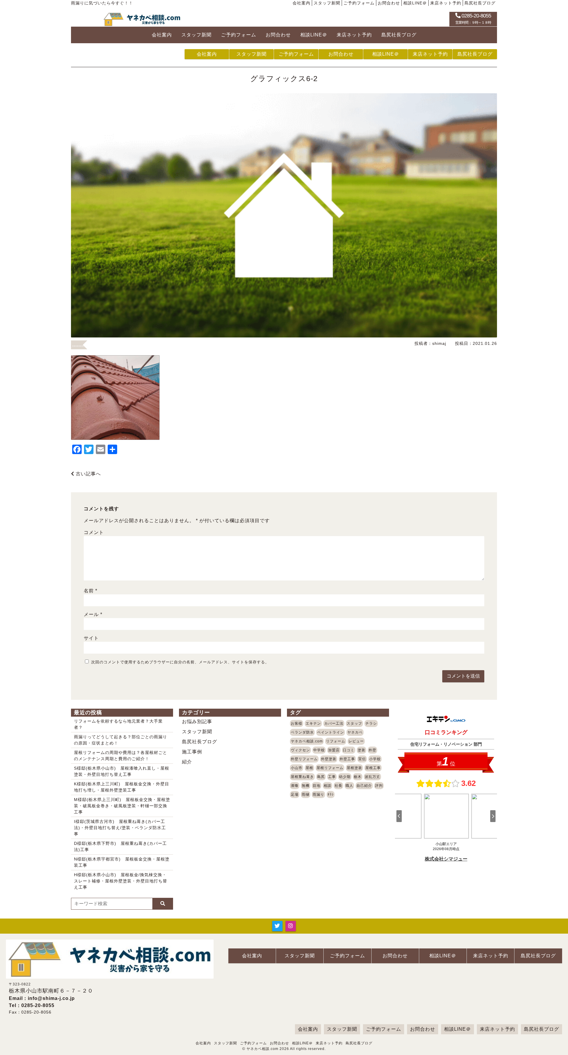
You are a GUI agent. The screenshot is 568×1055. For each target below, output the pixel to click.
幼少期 (345, 777)
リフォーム (335, 741)
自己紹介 (364, 786)
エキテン (313, 723)
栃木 (358, 777)
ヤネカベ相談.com (307, 741)
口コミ (348, 750)
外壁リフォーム (304, 759)
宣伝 (362, 759)
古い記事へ (87, 473)
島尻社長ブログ (480, 3)
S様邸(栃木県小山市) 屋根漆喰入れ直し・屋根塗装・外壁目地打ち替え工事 (121, 771)
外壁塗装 (328, 759)
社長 (338, 786)
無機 (305, 786)
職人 (349, 786)
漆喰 (294, 786)
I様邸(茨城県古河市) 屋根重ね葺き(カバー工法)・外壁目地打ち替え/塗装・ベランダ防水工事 (120, 827)
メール (93, 614)
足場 (294, 794)
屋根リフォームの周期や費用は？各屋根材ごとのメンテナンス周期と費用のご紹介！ (120, 755)
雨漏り (318, 794)
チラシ (371, 723)
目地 (316, 786)
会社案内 (301, 3)
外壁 (372, 750)
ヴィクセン (300, 750)
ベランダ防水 (302, 732)
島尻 (321, 777)
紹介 (187, 761)
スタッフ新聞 (327, 3)
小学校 (375, 759)
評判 (379, 786)
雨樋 (305, 794)
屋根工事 (373, 768)
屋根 (309, 768)
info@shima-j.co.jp (51, 998)
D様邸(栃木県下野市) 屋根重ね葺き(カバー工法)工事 (120, 846)
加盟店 (334, 750)
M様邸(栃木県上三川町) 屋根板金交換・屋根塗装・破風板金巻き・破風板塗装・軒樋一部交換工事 (122, 805)
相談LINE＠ (415, 3)
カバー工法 (333, 723)
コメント (94, 532)
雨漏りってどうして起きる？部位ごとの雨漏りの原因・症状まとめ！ (120, 739)
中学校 (319, 750)
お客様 (296, 723)
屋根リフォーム (330, 768)
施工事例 (192, 751)
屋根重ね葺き (302, 777)
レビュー (356, 741)
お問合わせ (389, 3)
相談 (327, 786)
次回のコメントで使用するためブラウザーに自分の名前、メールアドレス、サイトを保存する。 (180, 662)
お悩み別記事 (197, 721)
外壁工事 (347, 759)
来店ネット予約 (445, 3)
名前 (90, 590)
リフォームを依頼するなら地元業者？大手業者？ (118, 724)
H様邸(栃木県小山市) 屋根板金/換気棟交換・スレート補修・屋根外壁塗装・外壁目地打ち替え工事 (120, 881)
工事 (332, 777)
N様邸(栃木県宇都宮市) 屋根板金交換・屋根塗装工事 (122, 862)
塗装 (361, 750)
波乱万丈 (372, 777)
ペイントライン (330, 732)
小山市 (296, 768)
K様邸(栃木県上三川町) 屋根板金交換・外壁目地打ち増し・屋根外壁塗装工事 (121, 786)
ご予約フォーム (359, 3)
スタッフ (354, 723)
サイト (91, 638)
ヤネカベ (355, 732)
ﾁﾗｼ (330, 794)
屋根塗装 (354, 768)
